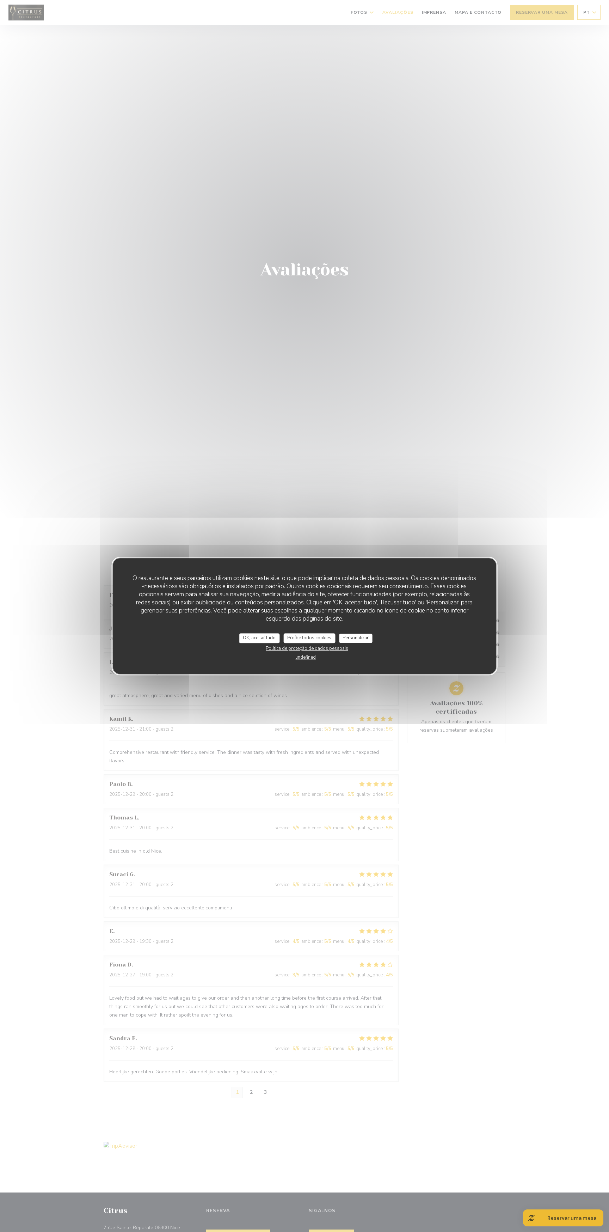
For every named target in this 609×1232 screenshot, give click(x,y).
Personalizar (356, 638)
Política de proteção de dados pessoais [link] (307, 648)
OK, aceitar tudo (259, 638)
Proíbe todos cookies (309, 638)
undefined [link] (305, 657)
